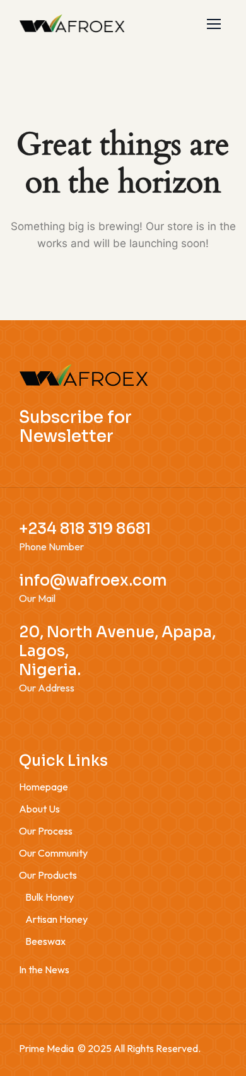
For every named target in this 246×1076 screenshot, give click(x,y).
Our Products (48, 875)
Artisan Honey (56, 919)
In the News (44, 969)
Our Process (46, 830)
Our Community (53, 853)
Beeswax (45, 941)
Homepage (43, 786)
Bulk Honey (49, 897)
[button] (214, 24)
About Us (39, 808)
